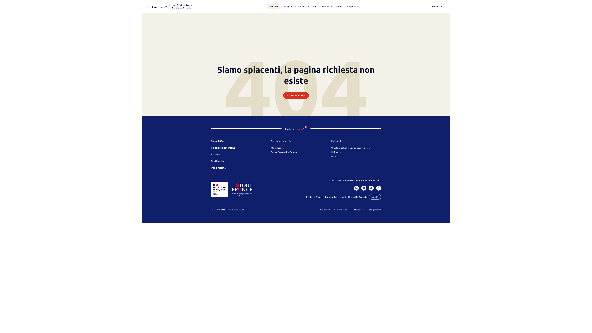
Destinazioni (325, 6)
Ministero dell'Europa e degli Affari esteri (351, 147)
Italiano (435, 6)
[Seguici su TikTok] (371, 188)
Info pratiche (353, 6)
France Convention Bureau (284, 152)
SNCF (333, 156)
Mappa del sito (360, 209)
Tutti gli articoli (374, 209)
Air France (336, 152)
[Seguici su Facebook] (363, 188)
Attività (312, 6)
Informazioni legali (344, 209)
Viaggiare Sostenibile (223, 147)
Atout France (277, 147)
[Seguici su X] (378, 188)
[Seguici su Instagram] (356, 188)
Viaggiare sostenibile (294, 6)
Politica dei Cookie (327, 209)
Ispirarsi (339, 6)
